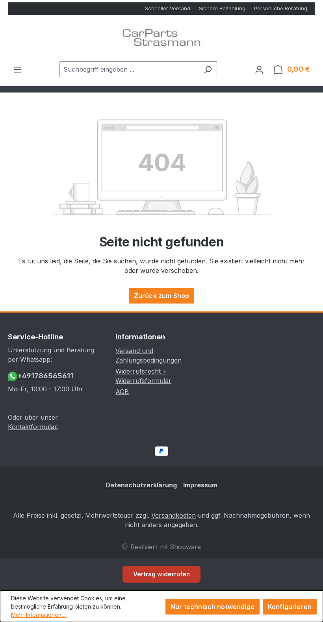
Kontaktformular (32, 427)
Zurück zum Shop (161, 296)
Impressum (200, 485)
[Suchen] (208, 69)
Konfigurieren (290, 607)
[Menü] (17, 69)
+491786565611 (45, 376)
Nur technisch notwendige (212, 607)
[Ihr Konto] (259, 69)
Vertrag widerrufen (161, 574)
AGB (122, 392)
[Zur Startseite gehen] (161, 38)
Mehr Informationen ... (39, 614)
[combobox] (129, 69)
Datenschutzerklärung (141, 485)
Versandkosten (173, 515)
